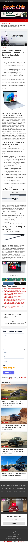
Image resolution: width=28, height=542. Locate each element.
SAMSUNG (10, 307)
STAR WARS (17, 493)
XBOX (25, 493)
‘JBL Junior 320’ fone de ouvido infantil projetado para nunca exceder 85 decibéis (14, 322)
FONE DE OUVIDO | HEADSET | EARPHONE (8, 488)
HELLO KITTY (3, 491)
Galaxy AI (18, 63)
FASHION (24, 485)
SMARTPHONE (9, 493)
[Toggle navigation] (3, 20)
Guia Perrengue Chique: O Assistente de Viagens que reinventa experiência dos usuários (13, 316)
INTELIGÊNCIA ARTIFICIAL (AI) (15, 306)
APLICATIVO (3, 485)
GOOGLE (7, 306)
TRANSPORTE (6, 382)
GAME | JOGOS (21, 488)
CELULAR (8, 485)
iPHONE (8, 491)
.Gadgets (4, 48)
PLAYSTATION (22, 491)
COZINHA (12, 485)
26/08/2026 (5, 405)
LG (10, 491)
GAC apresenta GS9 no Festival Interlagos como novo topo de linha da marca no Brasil (13, 403)
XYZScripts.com (21, 541)
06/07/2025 (5, 60)
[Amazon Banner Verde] (14, 278)
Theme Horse (16, 536)
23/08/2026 (5, 429)
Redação (10, 60)
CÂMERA (16, 485)
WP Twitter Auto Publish (8, 541)
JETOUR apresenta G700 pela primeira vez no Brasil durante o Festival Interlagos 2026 (13, 427)
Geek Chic (17, 534)
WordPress (18, 538)
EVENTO (20, 485)
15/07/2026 (5, 453)
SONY (13, 493)
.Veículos (5, 398)
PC (17, 491)
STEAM (21, 493)
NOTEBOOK (4, 307)
